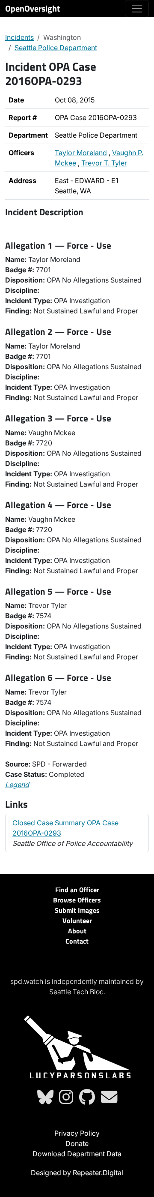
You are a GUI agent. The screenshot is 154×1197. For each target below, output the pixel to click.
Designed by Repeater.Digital (77, 1172)
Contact (77, 941)
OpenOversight (32, 8)
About (77, 931)
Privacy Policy (77, 1133)
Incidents (19, 37)
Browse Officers (77, 900)
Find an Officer (77, 889)
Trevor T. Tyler (104, 163)
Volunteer (77, 920)
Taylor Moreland (81, 152)
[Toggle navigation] (137, 8)
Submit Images (77, 910)
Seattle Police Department (56, 47)
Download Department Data (77, 1153)
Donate (77, 1143)
